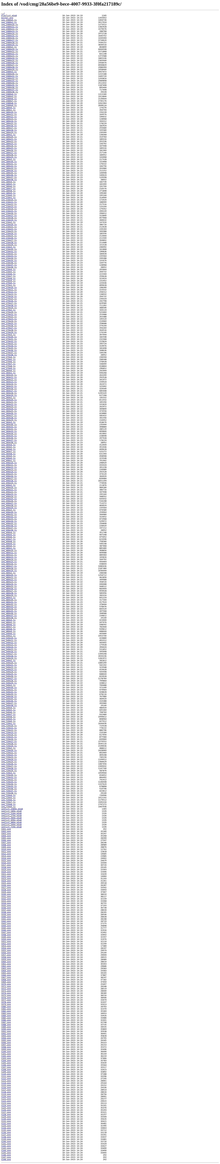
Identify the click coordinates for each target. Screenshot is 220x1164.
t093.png (6, 1036)
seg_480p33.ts (9, 606)
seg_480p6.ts (8, 624)
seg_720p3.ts (8, 773)
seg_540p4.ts (8, 708)
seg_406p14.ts (9, 472)
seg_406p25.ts (9, 499)
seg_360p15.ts (9, 386)
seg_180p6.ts (8, 186)
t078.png (6, 1002)
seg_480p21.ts (9, 577)
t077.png (6, 1000)
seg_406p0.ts (8, 458)
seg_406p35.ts (9, 523)
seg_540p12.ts (9, 642)
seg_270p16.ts (9, 301)
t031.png (6, 896)
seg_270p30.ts (9, 337)
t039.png (6, 914)
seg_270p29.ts (9, 332)
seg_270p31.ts (9, 339)
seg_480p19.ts (9, 570)
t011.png (6, 851)
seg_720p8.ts (8, 804)
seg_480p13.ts (9, 557)
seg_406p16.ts (9, 476)
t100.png (6, 1051)
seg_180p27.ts (9, 152)
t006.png (6, 840)
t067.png (6, 977)
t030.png (6, 894)
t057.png (6, 955)
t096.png (6, 1042)
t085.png (6, 1018)
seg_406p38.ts (9, 530)
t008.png (6, 845)
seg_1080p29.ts (9, 69)
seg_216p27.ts (9, 240)
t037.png (6, 910)
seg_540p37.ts (9, 703)
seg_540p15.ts (9, 649)
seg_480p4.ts (8, 620)
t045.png (6, 928)
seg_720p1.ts (8, 723)
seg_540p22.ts (9, 667)
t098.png (6, 1047)
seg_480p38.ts (9, 618)
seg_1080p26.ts (9, 63)
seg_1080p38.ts (9, 92)
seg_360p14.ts (9, 384)
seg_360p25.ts (9, 411)
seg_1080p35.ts (9, 85)
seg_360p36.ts (9, 438)
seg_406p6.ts (8, 537)
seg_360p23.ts (9, 406)
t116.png (6, 1087)
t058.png (6, 957)
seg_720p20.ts (9, 750)
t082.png (6, 1011)
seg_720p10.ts (9, 726)
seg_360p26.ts (9, 413)
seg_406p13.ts (9, 469)
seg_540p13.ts (9, 645)
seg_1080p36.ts (9, 87)
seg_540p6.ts (8, 712)
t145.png (6, 1153)
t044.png (6, 926)
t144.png (6, 1150)
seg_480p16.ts (9, 564)
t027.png (6, 887)
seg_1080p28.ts (9, 67)
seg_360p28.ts (9, 418)
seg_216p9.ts (8, 281)
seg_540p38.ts (9, 705)
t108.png (6, 1069)
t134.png (6, 1128)
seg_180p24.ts (9, 146)
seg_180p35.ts (9, 173)
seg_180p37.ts (9, 177)
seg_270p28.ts (9, 330)
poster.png (7, 18)
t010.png (6, 849)
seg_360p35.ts (9, 436)
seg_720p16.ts (9, 739)
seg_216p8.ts (8, 278)
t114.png (6, 1083)
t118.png (6, 1092)
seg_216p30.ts (9, 249)
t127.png (6, 1112)
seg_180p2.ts (8, 134)
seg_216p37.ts (9, 265)
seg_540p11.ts (9, 640)
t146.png (6, 1155)
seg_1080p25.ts (9, 60)
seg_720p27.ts (9, 766)
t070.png (6, 984)
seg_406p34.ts (9, 521)
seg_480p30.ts (9, 600)
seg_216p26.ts (9, 238)
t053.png (6, 946)
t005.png (6, 838)
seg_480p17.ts (9, 566)
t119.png (6, 1094)
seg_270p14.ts (9, 296)
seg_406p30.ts (9, 512)
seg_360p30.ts (9, 424)
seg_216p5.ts (8, 272)
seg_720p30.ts (9, 775)
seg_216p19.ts (9, 220)
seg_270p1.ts (8, 285)
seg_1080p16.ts (9, 38)
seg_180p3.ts (8, 159)
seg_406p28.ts (9, 505)
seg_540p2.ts (8, 660)
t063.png (6, 968)
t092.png (6, 1033)
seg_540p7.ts (8, 714)
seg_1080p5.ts (9, 96)
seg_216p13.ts (9, 206)
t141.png (6, 1144)
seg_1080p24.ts (9, 58)
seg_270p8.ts (8, 366)
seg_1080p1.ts (9, 22)
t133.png (6, 1126)
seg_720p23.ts (9, 757)
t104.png (6, 1060)
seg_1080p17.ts (9, 40)
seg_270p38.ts (9, 355)
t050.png (6, 939)
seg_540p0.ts (8, 633)
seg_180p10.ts (9, 112)
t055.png (6, 950)
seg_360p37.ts (9, 440)
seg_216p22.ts (9, 229)
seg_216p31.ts (9, 251)
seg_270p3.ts (8, 335)
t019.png (6, 869)
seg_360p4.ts (8, 445)
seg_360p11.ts (9, 377)
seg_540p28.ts (9, 681)
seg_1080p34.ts (9, 83)
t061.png (6, 964)
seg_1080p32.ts (9, 78)
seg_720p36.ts (9, 788)
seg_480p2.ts (8, 573)
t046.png (6, 930)
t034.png (6, 903)
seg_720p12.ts (9, 730)
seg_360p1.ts (8, 373)
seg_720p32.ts (9, 779)
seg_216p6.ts (8, 274)
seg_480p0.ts (8, 546)
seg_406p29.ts (9, 508)
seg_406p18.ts (9, 481)
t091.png (6, 1031)
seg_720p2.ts (8, 748)
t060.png (6, 962)
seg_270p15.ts (9, 299)
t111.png (6, 1076)
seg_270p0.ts (8, 283)
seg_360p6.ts (8, 449)
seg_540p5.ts (8, 710)
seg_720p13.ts (9, 732)
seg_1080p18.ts (9, 42)
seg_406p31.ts (9, 514)
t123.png (6, 1103)
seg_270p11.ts (9, 290)
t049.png (6, 937)
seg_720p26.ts (9, 764)
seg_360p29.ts (9, 420)
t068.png (6, 980)
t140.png (6, 1141)
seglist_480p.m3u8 (11, 822)
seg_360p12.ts (9, 379)
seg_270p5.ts (8, 359)
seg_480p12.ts (9, 555)
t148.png (6, 1159)
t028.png (6, 890)
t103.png (6, 1058)
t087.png (6, 1022)
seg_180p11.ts (9, 114)
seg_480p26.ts (9, 588)
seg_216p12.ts (9, 204)
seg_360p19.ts (9, 395)
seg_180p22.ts (9, 141)
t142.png (6, 1146)
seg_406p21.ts (9, 490)
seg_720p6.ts (8, 800)
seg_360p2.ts (8, 397)
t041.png (6, 919)
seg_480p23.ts (9, 582)
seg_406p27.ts (9, 503)
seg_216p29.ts (9, 245)
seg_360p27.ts (9, 415)
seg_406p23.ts (9, 494)
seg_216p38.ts (9, 267)
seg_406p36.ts (9, 526)
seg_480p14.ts (9, 559)
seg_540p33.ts (9, 694)
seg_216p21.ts (9, 227)
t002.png (6, 831)
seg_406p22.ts (9, 492)
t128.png (6, 1114)
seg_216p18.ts (9, 218)
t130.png (6, 1119)
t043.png (6, 923)
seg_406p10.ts (9, 463)
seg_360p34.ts (9, 433)
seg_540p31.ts (9, 690)
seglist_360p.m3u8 (11, 818)
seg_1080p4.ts (9, 94)
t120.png (6, 1096)
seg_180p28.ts (9, 155)
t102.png (6, 1056)
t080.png (6, 1006)
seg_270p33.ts (9, 344)
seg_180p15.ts (9, 123)
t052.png (6, 944)
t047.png (6, 932)
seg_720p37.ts (9, 791)
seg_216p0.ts (8, 195)
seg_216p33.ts (9, 256)
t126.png (6, 1110)
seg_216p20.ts (9, 224)
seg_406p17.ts (9, 478)
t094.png (6, 1038)
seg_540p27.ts (9, 678)
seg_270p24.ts (9, 321)
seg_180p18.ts (9, 130)
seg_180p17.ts (9, 128)
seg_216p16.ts (9, 213)
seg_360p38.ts (9, 442)
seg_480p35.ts (9, 611)
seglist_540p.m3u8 (11, 824)
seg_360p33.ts (9, 431)
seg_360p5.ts (8, 447)
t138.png (6, 1137)
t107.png (6, 1067)
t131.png (6, 1121)
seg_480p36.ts (9, 613)
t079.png (6, 1004)
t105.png (6, 1063)
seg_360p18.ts (9, 393)
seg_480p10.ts (9, 550)
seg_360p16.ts (9, 388)
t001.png (6, 829)
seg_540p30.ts (9, 687)
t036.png (6, 908)
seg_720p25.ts (9, 762)
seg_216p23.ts (9, 231)
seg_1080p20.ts (9, 49)
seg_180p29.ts (9, 157)
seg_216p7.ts (8, 276)
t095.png (6, 1040)
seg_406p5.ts (8, 535)
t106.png (6, 1065)
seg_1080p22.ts (9, 54)
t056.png (6, 953)
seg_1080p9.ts (9, 105)
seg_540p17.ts (9, 654)
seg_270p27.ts (9, 328)
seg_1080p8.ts (9, 103)
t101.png (6, 1054)
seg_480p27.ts (9, 591)
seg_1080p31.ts (9, 76)
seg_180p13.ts (9, 119)
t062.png (6, 966)
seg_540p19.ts (9, 658)
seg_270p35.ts (9, 348)
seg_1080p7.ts (9, 101)
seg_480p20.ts (9, 575)
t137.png (6, 1135)
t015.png (6, 860)
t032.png (6, 899)
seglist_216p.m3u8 (11, 813)
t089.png (6, 1027)
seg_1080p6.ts (9, 99)
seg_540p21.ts (9, 665)
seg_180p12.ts (9, 117)
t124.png (6, 1105)
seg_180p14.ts (9, 121)
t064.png (6, 971)
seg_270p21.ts (9, 314)
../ (3, 13)
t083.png (6, 1013)
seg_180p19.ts (9, 132)
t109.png (6, 1072)
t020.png (6, 872)
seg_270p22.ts (9, 317)
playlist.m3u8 (9, 15)
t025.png (6, 883)
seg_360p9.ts (8, 456)
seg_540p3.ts (8, 685)
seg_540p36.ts (9, 701)
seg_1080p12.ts (9, 29)
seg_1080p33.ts (9, 81)
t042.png (6, 921)
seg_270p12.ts (9, 292)
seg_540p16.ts (9, 651)
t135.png (6, 1130)
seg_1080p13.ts (9, 31)
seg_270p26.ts (9, 326)
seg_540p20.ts (9, 663)
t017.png (6, 865)
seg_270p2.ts (8, 310)
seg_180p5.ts (8, 184)
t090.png (6, 1029)
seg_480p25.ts (9, 586)
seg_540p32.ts (9, 692)
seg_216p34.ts (9, 258)
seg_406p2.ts (8, 485)
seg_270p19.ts (9, 308)
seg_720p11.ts (9, 728)
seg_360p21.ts (9, 402)
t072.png (6, 989)
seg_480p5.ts (8, 622)
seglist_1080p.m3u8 (12, 809)
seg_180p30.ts (9, 161)
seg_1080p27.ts (9, 65)
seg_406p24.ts (9, 496)
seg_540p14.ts (9, 647)
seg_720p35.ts (9, 786)
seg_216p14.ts (9, 209)
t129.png (6, 1117)
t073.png (6, 991)
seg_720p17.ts (9, 741)
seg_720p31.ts (9, 777)
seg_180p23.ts (9, 143)
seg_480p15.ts (9, 561)
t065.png (6, 973)
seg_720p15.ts (9, 737)
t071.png (6, 986)
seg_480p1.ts (8, 548)
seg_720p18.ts (9, 744)
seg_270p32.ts (9, 341)
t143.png (6, 1148)
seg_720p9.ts (8, 806)
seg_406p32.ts (9, 517)
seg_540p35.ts (9, 699)
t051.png (6, 941)
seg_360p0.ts (8, 370)
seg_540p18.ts (9, 656)
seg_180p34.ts (9, 170)
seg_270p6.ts (8, 361)
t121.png (6, 1099)
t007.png (6, 842)
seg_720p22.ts (9, 755)
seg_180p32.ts (9, 166)
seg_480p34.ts (9, 609)
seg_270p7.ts (8, 364)
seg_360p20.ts (9, 400)
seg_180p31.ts (9, 164)
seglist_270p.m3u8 (11, 815)
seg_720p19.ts (9, 746)
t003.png (6, 833)
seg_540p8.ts (8, 717)
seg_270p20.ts (9, 312)
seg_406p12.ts (9, 467)
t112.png (6, 1078)
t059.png (6, 959)
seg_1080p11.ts (9, 27)
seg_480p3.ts (8, 597)
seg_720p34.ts (9, 784)
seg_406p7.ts (8, 539)
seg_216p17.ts (9, 215)
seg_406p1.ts (8, 460)
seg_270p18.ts (9, 305)
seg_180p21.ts (9, 139)
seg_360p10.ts (9, 375)
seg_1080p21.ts (9, 51)
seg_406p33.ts (9, 519)
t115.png (6, 1085)
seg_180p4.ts (8, 182)
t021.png (6, 874)
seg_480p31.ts (9, 602)
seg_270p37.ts (9, 352)
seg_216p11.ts (9, 202)
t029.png (6, 892)
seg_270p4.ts (8, 357)
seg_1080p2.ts (9, 47)
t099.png (6, 1049)
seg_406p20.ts (9, 487)
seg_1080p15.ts (9, 36)
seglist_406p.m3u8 (11, 820)
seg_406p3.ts (8, 510)
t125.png (6, 1108)
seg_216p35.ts (9, 260)
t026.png (6, 885)
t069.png (6, 982)
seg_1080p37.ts (9, 90)
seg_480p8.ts (8, 629)
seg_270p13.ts (9, 294)
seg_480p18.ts (9, 568)
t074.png (6, 993)
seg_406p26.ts (9, 501)
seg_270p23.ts (9, 319)
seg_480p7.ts (8, 627)
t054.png (6, 948)
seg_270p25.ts (9, 323)
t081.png (6, 1009)
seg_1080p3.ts (9, 72)
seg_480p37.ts (9, 615)
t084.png (6, 1015)
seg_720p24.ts (9, 759)
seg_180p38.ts (9, 179)
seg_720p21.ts (9, 753)
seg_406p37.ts (9, 528)
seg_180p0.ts (8, 108)
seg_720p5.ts (8, 797)
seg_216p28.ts (9, 242)
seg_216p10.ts (9, 200)
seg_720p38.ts (9, 793)
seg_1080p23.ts (9, 56)
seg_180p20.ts (9, 137)
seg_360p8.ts (8, 454)
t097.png (6, 1045)
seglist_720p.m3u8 (11, 827)
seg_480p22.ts (9, 579)
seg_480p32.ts (9, 604)
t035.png (6, 905)
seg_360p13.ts (9, 382)
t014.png (6, 858)
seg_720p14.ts (9, 735)
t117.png (6, 1090)
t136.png (6, 1132)
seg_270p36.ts (9, 350)
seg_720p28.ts (9, 768)
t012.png (6, 854)
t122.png (6, 1101)
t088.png (6, 1024)
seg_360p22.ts (9, 404)
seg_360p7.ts (8, 451)
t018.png (6, 867)
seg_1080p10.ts (9, 24)
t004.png (6, 836)
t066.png (6, 975)
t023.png (6, 878)
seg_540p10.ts (9, 638)
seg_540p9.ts (8, 719)
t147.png (6, 1157)
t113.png (6, 1081)
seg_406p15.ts (9, 474)
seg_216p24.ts (9, 233)
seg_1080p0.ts (9, 20)
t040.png (6, 917)
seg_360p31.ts (9, 427)
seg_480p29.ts (9, 595)
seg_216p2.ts (8, 222)
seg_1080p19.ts (9, 45)
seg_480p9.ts (8, 631)
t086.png (6, 1020)
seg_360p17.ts (9, 391)
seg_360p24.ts (9, 409)
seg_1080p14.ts (9, 33)
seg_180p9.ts (8, 193)
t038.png (6, 912)
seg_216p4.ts (8, 269)
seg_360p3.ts (8, 422)
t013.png (6, 856)
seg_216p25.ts (9, 236)
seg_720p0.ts (8, 721)
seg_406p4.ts (8, 532)
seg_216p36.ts (9, 263)
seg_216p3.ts (8, 247)
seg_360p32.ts (9, 429)
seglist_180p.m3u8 (11, 811)
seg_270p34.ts (9, 346)
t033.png (6, 901)
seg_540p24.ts (9, 672)
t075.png (6, 995)
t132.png (6, 1123)
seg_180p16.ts (9, 126)
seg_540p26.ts (9, 676)
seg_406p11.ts (9, 465)
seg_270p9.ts (8, 368)
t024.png (6, 881)
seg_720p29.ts (9, 771)
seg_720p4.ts (8, 795)
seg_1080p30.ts (9, 74)
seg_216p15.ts (9, 211)
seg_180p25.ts (9, 148)
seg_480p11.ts (9, 553)
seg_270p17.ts (9, 303)
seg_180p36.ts (9, 175)
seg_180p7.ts (8, 188)
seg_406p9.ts (8, 544)
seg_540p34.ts (9, 696)
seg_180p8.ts (8, 191)
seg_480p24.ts (9, 584)
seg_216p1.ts (8, 197)
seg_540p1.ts (8, 636)
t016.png (6, 863)
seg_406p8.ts (8, 541)
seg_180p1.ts (8, 110)
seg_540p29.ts (9, 683)
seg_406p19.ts (9, 483)
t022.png (6, 876)
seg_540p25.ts (9, 674)
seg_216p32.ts (9, 254)
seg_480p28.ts (9, 593)
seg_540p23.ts (9, 669)
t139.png (6, 1139)
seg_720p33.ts (9, 782)
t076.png (6, 997)
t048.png (6, 935)
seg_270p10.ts (9, 287)
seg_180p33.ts (9, 168)
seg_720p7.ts (8, 802)
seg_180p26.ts (9, 150)
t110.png (6, 1074)
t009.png (6, 847)
